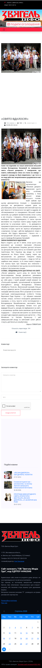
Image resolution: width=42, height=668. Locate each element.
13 (26, 633)
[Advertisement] (21, 94)
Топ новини (10, 123)
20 (27, 638)
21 (32, 638)
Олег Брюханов (19, 561)
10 (9, 633)
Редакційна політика (9, 600)
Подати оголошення (25, 24)
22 (38, 638)
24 (10, 644)
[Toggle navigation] (4, 29)
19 (21, 638)
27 (27, 644)
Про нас (4, 603)
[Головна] (21, 16)
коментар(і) (31, 123)
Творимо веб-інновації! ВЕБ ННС (29, 664)
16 (4, 638)
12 (21, 633)
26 (21, 644)
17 (9, 638)
